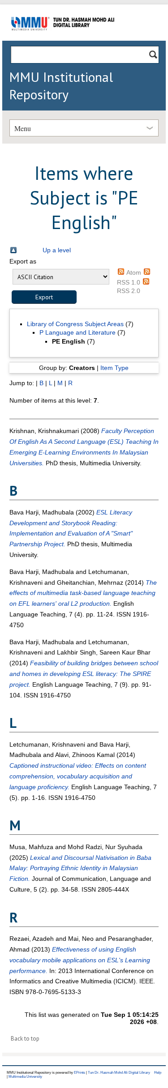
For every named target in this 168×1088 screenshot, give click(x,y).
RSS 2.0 (128, 290)
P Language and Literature (77, 332)
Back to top (25, 1038)
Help (157, 1073)
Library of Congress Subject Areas (75, 323)
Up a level (57, 250)
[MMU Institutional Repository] (62, 39)
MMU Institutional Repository (61, 85)
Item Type (114, 367)
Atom (133, 272)
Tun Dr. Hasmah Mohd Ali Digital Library (119, 1073)
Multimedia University (25, 1077)
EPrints (79, 1073)
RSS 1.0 (128, 282)
